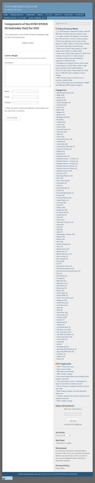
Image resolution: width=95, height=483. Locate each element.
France (59, 195)
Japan (59, 232)
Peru (58, 273)
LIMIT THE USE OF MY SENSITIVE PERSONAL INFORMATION (57, 474)
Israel (58, 227)
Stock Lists (79, 15)
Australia (60, 105)
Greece (59, 207)
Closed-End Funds (63, 139)
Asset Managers (62, 102)
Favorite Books (62, 188)
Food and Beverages (64, 193)
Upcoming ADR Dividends (65, 349)
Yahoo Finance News (68, 29)
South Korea (61, 305)
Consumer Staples (63, 149)
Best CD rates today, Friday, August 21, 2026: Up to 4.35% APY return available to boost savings (72, 72)
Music (59, 247)
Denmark (60, 154)
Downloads (30, 15)
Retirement (61, 288)
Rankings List (61, 283)
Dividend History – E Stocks (66, 161)
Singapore (60, 300)
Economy (60, 173)
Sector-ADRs (61, 295)
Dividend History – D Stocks (66, 159)
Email (7, 97)
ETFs (58, 178)
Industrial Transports (64, 222)
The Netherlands (62, 327)
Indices (40, 15)
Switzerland (61, 322)
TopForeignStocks (63, 337)
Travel (59, 342)
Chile (58, 134)
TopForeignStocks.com (21, 6)
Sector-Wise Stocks (63, 298)
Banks (59, 110)
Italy (58, 229)
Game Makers (61, 200)
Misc (58, 242)
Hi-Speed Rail (61, 212)
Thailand (59, 325)
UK (58, 344)
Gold (58, 205)
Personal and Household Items (67, 271)
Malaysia (60, 237)
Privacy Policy (60, 468)
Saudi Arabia (61, 293)
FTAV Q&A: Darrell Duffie (65, 371)
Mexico (59, 239)
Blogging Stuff (61, 117)
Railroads (60, 281)
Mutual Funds (61, 249)
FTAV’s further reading (64, 374)
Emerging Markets (63, 176)
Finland (59, 190)
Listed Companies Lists (37, 18)
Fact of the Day (62, 181)
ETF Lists (49, 15)
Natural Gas (61, 251)
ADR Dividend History (64, 93)
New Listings (61, 256)
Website (8, 102)
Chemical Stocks (62, 129)
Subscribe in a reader (63, 443)
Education (69, 15)
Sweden (59, 320)
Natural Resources (63, 254)
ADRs (58, 95)
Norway (59, 261)
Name (7, 91)
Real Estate (61, 286)
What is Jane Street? (64, 369)
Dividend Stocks (62, 171)
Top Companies (62, 332)
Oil (58, 264)
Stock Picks (61, 312)
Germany (60, 203)
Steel (58, 310)
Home (6, 15)
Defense (60, 151)
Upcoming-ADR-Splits (64, 351)
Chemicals (60, 132)
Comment (9, 62)
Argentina (60, 100)
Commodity (61, 144)
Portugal (59, 278)
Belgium (59, 112)
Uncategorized (62, 347)
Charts (59, 127)
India (58, 217)
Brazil (58, 120)
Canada (59, 122)
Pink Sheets (61, 276)
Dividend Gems (62, 156)
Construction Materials (64, 146)
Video (59, 359)
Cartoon (59, 124)
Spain (58, 308)
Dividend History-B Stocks (66, 168)
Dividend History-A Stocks (66, 166)
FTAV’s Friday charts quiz (65, 367)
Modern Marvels (62, 244)
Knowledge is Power (64, 234)
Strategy (60, 317)
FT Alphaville (64, 364)
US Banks (60, 354)
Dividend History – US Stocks (15, 18)
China (58, 137)
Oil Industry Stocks (63, 266)
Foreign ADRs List (17, 15)
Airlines (59, 98)
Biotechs (60, 115)
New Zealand (61, 259)
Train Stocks (61, 339)
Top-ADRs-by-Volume (64, 334)
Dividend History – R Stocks (66, 164)
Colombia (60, 142)
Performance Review (64, 268)
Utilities (59, 356)
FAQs (58, 185)
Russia (59, 290)
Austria (59, 107)
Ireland (59, 225)
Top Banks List (62, 330)
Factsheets (60, 183)
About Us (58, 15)
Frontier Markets (62, 198)
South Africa (61, 303)
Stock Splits (61, 315)
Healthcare (60, 210)
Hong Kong (60, 215)
